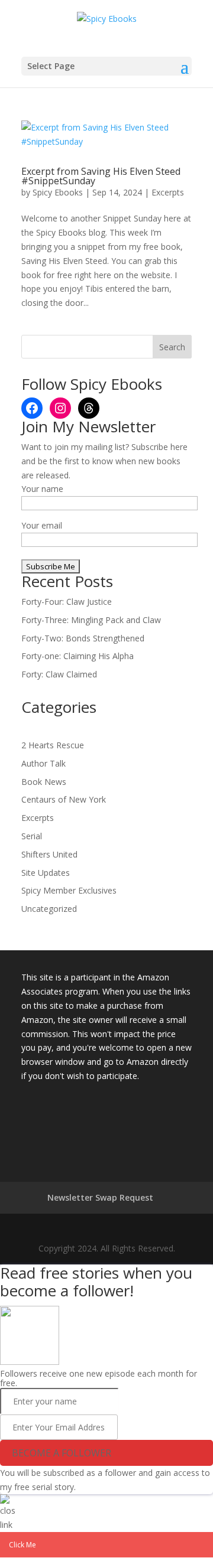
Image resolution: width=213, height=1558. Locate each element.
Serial (31, 836)
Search (172, 347)
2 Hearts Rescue (52, 745)
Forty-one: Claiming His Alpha (77, 655)
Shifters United (49, 854)
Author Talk (43, 763)
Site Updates (45, 872)
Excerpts (167, 192)
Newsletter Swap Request (100, 1197)
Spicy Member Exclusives (69, 890)
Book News (43, 781)
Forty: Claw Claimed (59, 674)
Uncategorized (49, 908)
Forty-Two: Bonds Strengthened (82, 638)
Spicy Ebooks (58, 192)
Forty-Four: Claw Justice (66, 601)
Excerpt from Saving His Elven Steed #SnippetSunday (100, 176)
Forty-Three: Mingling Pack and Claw (91, 619)
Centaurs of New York (63, 799)
